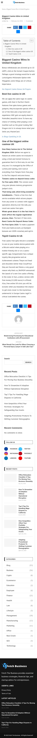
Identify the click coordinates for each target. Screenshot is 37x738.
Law (19, 605)
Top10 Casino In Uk (14, 54)
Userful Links (8, 686)
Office (19, 630)
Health (19, 600)
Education (19, 585)
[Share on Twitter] (25, 27)
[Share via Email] (18, 31)
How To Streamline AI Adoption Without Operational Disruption (25, 494)
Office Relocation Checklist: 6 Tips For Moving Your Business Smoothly (26, 478)
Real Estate (19, 636)
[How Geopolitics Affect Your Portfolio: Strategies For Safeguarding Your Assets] (10, 524)
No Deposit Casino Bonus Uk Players (16, 89)
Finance (19, 595)
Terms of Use (6, 693)
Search (7, 358)
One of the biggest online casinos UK (20, 51)
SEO (19, 641)
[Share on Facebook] (20, 27)
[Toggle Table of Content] (30, 40)
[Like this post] (16, 27)
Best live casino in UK (15, 49)
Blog (19, 565)
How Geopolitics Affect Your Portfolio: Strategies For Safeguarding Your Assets (15, 406)
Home (4, 9)
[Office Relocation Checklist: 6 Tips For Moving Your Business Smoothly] (10, 478)
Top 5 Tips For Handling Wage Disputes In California (24, 509)
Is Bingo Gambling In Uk (11, 136)
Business (19, 570)
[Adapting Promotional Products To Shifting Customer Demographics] (10, 543)
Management (19, 615)
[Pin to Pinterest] (29, 27)
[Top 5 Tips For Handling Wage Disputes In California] (10, 509)
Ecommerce (19, 580)
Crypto (19, 575)
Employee (19, 590)
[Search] (35, 3)
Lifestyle (19, 610)
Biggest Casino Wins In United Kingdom (15, 45)
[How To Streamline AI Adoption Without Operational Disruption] (10, 492)
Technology (19, 646)
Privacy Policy (6, 690)
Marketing (19, 626)
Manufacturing (19, 620)
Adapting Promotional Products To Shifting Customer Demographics (25, 544)
